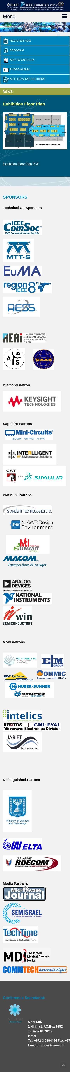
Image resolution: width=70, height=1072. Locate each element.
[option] (35, 27)
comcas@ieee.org (51, 1045)
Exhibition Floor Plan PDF (21, 164)
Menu (9, 16)
